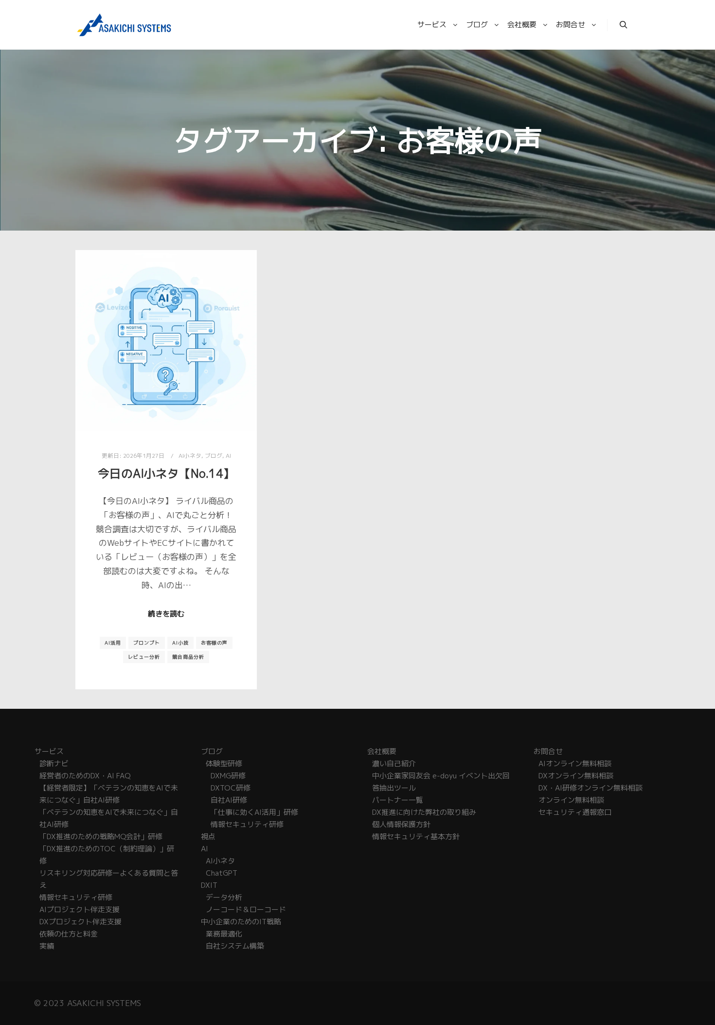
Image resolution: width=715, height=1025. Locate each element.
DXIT (209, 885)
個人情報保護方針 (401, 824)
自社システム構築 (235, 946)
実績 (46, 946)
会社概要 (381, 751)
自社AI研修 (229, 800)
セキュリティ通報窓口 (574, 812)
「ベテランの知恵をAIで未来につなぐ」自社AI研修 (108, 818)
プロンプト (146, 642)
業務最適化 (224, 934)
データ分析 (224, 897)
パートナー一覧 (397, 800)
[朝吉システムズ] (124, 25)
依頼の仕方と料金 (68, 934)
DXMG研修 (228, 776)
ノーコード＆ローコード (246, 909)
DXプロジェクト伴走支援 (80, 922)
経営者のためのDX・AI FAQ (84, 776)
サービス (49, 751)
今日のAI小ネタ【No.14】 (166, 474)
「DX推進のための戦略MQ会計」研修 (100, 836)
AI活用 (113, 642)
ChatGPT (221, 873)
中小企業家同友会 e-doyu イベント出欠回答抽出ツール (441, 782)
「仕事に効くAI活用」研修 (254, 812)
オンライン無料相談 (571, 800)
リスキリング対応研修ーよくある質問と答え (108, 879)
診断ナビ (54, 763)
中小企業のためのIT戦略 (241, 922)
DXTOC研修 (230, 788)
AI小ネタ (190, 455)
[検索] (623, 24)
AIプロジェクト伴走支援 (79, 909)
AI (228, 455)
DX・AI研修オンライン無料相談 (590, 788)
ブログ (213, 455)
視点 (208, 836)
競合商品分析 (188, 656)
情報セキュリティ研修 (75, 897)
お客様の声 (214, 642)
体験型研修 (224, 763)
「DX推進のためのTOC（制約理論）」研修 (106, 855)
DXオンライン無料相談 (575, 776)
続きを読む (166, 614)
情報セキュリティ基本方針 (416, 836)
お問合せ (548, 751)
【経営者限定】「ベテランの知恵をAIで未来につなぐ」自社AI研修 (108, 794)
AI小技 (180, 642)
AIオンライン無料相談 (574, 763)
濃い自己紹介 (394, 763)
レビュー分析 (144, 656)
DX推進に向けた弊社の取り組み (424, 812)
